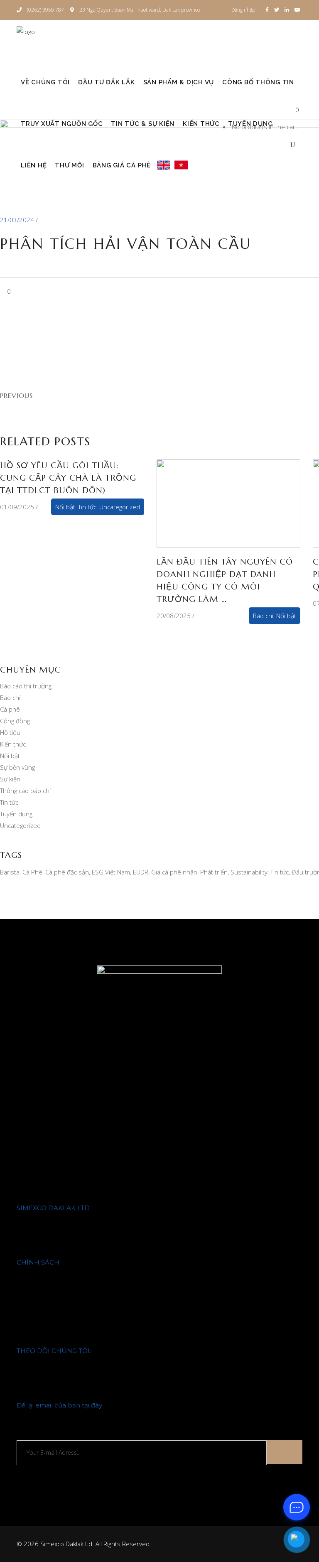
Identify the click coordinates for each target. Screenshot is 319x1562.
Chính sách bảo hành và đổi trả (60, 1273)
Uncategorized (119, 507)
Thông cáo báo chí (25, 790)
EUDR (140, 872)
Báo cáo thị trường (26, 686)
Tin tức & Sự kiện (40, 1251)
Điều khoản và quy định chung (59, 1316)
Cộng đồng (15, 721)
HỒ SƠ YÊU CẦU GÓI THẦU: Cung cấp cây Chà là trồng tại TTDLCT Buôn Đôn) (68, 478)
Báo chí (263, 616)
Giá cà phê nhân (174, 872)
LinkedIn (28, 1394)
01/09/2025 (17, 507)
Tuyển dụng (16, 814)
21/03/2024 (18, 220)
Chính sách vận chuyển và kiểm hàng (68, 1284)
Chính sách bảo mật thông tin (58, 1306)
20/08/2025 (174, 616)
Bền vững (29, 1240)
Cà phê (10, 709)
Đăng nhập (243, 9)
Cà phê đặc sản (67, 872)
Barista (10, 872)
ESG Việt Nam (111, 872)
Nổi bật (65, 507)
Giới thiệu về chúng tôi (48, 1219)
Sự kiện (10, 779)
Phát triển (214, 872)
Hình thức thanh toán (46, 1295)
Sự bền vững (17, 767)
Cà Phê (32, 872)
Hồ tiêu (10, 732)
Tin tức (87, 507)
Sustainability (249, 872)
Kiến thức (13, 744)
